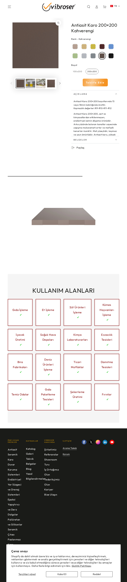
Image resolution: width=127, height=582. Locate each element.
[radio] (75, 46)
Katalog (30, 448)
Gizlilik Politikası (81, 565)
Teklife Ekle (95, 82)
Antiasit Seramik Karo (13, 454)
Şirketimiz (50, 449)
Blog (28, 468)
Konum (66, 454)
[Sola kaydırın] (11, 83)
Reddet (97, 574)
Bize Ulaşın (50, 494)
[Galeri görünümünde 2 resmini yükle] (30, 83)
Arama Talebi (70, 448)
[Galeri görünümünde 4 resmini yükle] (51, 83)
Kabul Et (61, 574)
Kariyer (48, 489)
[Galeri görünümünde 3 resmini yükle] (40, 83)
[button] (89, 6)
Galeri (30, 453)
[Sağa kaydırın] (60, 83)
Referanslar (51, 454)
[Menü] (9, 6)
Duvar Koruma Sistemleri (14, 469)
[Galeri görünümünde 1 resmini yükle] (20, 83)
